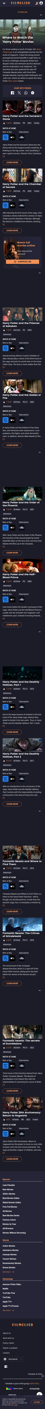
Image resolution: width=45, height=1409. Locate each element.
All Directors (8, 1228)
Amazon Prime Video (12, 1284)
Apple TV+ (7, 1302)
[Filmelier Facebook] (6, 1367)
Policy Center (14, 1405)
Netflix (5, 1289)
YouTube (7, 1297)
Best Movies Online (11, 1198)
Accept (37, 1402)
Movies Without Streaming (14, 1233)
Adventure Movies (10, 1250)
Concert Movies (9, 1259)
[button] (21, 1359)
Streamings (8, 1279)
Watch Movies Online (12, 1202)
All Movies (7, 1211)
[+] (4, 156)
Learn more (12, 162)
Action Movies (9, 1246)
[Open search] (39, 1395)
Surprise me (24, 262)
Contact (6, 1353)
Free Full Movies (10, 1207)
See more (7, 1272)
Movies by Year (9, 1224)
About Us (7, 1333)
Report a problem (10, 1348)
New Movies (8, 1189)
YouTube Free (9, 1293)
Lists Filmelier (9, 1185)
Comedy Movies (10, 1254)
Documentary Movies (12, 1263)
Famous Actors (9, 1220)
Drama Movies (9, 1267)
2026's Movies (9, 1194)
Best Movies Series (11, 1215)
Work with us (8, 1338)
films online (13, 81)
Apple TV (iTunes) (10, 1306)
